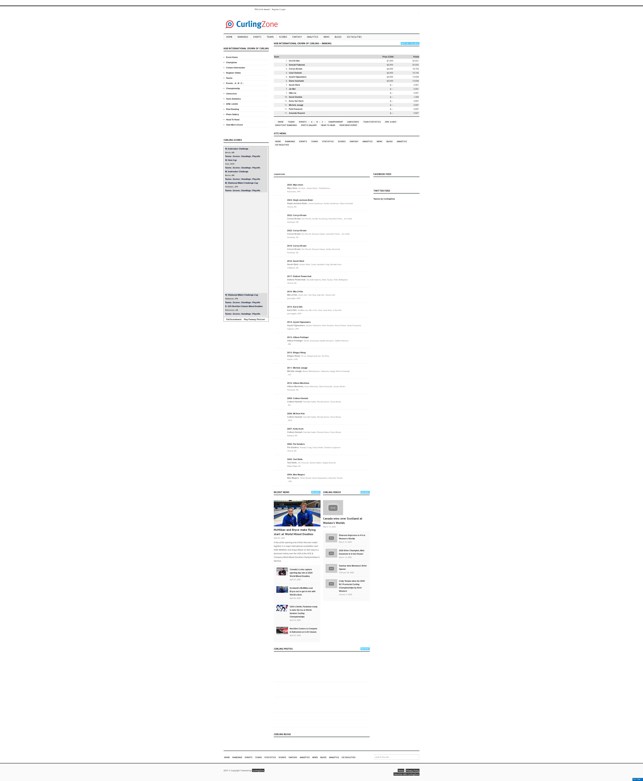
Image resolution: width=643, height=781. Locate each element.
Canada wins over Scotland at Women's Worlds (342, 521)
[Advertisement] (246, 242)
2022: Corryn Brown (296, 230)
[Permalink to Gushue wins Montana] (331, 568)
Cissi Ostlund (295, 72)
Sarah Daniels (295, 96)
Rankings (243, 36)
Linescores (231, 93)
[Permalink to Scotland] (282, 589)
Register (275, 9)
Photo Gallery (232, 114)
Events (257, 36)
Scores (283, 36)
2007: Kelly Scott (295, 428)
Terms (401, 770)
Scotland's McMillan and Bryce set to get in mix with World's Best (302, 591)
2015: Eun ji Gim (295, 306)
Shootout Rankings (286, 125)
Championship (233, 88)
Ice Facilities (354, 36)
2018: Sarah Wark (295, 260)
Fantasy (297, 36)
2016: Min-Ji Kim (295, 291)
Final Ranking (232, 109)
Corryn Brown (295, 68)
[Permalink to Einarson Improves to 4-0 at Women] (331, 537)
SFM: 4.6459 (232, 103)
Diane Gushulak (296, 80)
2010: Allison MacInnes (298, 382)
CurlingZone (258, 770)
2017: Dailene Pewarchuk (299, 276)
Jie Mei (292, 88)
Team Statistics (233, 98)
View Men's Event (234, 124)
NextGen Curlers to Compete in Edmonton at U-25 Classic (303, 630)
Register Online (233, 72)
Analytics (312, 36)
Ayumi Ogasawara (297, 76)
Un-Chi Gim (294, 60)
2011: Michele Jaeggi (297, 367)
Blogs (338, 36)
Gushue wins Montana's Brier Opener (353, 567)
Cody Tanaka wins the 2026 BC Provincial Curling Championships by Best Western (352, 585)
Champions (231, 62)
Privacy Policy (412, 770)
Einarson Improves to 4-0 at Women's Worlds (352, 537)
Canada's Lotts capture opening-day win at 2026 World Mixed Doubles (301, 573)
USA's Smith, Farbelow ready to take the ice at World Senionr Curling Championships (303, 611)
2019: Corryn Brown (296, 245)
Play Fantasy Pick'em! (254, 319)
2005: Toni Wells (295, 459)
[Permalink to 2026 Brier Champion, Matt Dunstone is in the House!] (331, 553)
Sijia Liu (292, 92)
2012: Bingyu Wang (296, 352)
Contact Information (235, 67)
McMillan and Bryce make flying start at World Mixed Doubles (295, 532)
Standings (246, 156)
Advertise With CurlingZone (406, 774)
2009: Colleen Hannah (297, 398)
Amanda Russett (297, 112)
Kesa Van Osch (296, 100)
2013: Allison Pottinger (298, 337)
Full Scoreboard (233, 319)
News (327, 36)
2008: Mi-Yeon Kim (296, 413)
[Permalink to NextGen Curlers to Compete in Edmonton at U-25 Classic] (282, 630)
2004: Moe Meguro (296, 474)
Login (283, 9)
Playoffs (256, 156)
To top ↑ (637, 779)
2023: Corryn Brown (296, 215)
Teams (270, 36)
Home (229, 36)
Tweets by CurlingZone (384, 198)
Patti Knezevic (296, 108)
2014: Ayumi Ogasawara (299, 321)
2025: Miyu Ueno (295, 184)
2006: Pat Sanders (296, 443)
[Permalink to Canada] (282, 571)
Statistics (328, 141)
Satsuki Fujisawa (297, 64)
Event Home (232, 57)
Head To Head (232, 119)
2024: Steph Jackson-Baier (300, 199)
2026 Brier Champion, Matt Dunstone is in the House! (351, 552)
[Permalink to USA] (282, 608)
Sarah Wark (294, 84)
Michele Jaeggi (296, 104)
